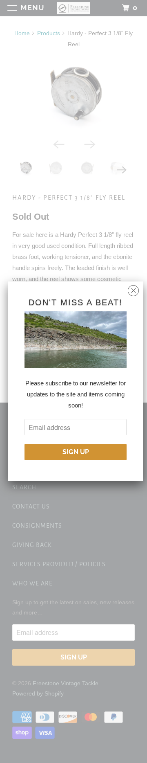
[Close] (133, 288)
